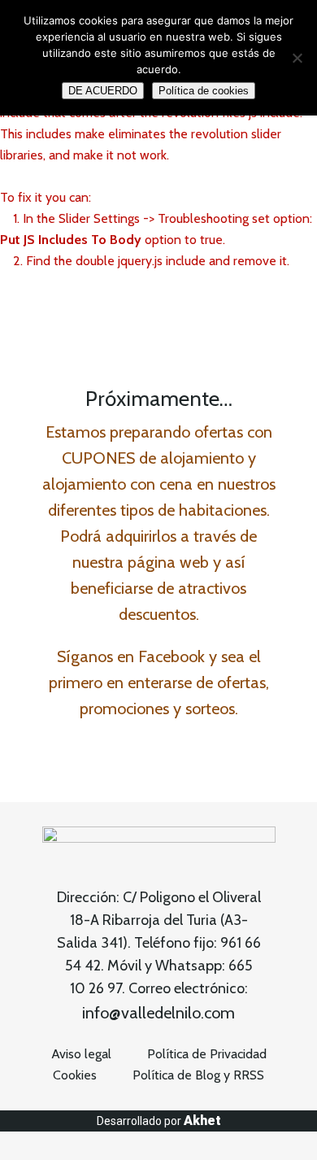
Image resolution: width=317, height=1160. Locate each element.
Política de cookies (203, 91)
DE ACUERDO (102, 91)
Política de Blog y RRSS (198, 1075)
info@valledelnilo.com (158, 1013)
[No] (297, 58)
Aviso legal (81, 1054)
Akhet (202, 1120)
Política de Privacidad (207, 1054)
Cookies (75, 1075)
